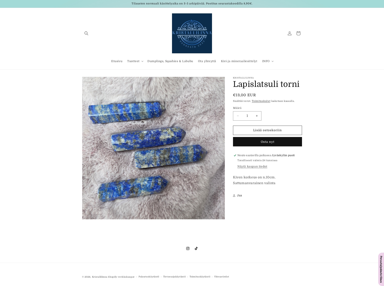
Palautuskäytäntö (149, 276)
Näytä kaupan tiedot (252, 166)
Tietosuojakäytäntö (174, 276)
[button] (86, 33)
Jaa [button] (239, 195)
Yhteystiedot (221, 276)
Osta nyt (267, 142)
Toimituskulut (261, 101)
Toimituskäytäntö (200, 276)
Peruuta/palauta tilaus (381, 269)
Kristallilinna (99, 277)
